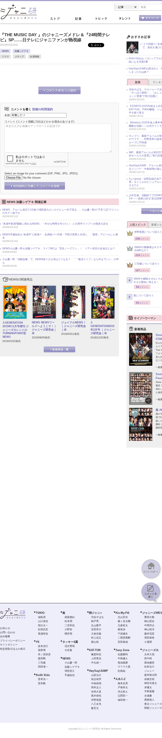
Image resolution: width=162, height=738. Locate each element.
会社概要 (5, 636)
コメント (9, 121)
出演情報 (34, 56)
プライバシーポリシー (12, 640)
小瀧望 (148, 641)
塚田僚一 (123, 699)
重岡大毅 (149, 617)
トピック (101, 19)
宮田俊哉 (123, 641)
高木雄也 (96, 695)
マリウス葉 (124, 666)
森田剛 (42, 658)
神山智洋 (149, 629)
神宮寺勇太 (150, 683)
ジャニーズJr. (150, 650)
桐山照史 (149, 621)
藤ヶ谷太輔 (124, 621)
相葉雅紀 (70, 617)
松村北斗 (149, 666)
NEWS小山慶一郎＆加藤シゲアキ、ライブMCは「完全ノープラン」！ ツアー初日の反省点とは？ (58, 248)
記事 (78, 19)
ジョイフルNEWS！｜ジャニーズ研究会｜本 (73, 326)
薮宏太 (95, 708)
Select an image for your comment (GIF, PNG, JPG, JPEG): (41, 173)
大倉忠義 (96, 633)
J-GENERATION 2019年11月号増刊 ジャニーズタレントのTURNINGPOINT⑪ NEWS (16, 330)
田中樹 (148, 658)
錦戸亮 (95, 621)
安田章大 (96, 629)
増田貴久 (70, 670)
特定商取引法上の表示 (12, 648)
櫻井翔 (68, 633)
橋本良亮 (123, 683)
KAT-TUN (94, 650)
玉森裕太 (123, 625)
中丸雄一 (96, 662)
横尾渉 (121, 629)
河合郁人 (123, 691)
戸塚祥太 (123, 687)
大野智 (68, 629)
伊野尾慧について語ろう (148, 231)
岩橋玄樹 (149, 679)
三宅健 (42, 662)
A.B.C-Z (121, 679)
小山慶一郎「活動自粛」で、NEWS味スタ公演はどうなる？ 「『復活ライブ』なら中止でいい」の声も (60, 261)
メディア (19, 56)
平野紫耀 (149, 691)
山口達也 (43, 621)
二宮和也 (70, 625)
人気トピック (138, 224)
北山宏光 (123, 617)
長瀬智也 (43, 633)
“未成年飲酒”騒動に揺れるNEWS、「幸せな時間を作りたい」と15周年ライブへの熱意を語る (55, 223)
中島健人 (123, 658)
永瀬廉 (148, 695)
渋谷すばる (97, 617)
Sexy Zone (122, 650)
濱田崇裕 (149, 637)
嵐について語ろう (144, 295)
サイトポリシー (9, 644)
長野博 (42, 650)
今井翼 (68, 650)
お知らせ (5, 628)
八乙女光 (96, 703)
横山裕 (95, 641)
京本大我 (149, 654)
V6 (37, 641)
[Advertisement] (49, 74)
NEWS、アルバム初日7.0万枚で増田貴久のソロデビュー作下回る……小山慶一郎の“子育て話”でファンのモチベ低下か (60, 211)
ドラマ (5, 56)
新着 (137, 82)
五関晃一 (123, 695)
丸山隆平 (96, 625)
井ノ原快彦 (44, 654)
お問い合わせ (7, 632)
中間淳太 (149, 625)
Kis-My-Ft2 (122, 612)
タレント (124, 19)
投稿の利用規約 (42, 109)
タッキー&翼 (70, 641)
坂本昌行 (43, 646)
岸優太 (148, 687)
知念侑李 (96, 679)
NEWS (5, 51)
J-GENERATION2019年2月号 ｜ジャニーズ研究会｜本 (102, 328)
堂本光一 (43, 679)
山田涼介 (96, 675)
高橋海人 (149, 699)
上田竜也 (96, 658)
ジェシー (149, 670)
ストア (54, 19)
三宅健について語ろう (146, 263)
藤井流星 (149, 633)
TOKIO (40, 612)
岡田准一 (43, 666)
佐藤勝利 (123, 654)
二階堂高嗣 (124, 637)
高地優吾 (149, 662)
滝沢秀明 (70, 646)
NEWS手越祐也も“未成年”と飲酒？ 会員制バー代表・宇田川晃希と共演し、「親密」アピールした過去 (60, 236)
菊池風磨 (123, 662)
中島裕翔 (96, 683)
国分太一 (43, 625)
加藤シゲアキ (21, 51)
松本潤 (68, 621)
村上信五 (96, 637)
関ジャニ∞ (95, 612)
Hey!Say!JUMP (98, 670)
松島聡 (121, 670)
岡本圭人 (96, 687)
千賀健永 (123, 633)
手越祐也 (70, 675)
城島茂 (42, 617)
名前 (7, 115)
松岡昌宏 (43, 629)
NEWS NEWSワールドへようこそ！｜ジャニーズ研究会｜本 (44, 328)
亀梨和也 (96, 654)
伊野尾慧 (96, 699)
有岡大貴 (96, 691)
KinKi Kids (43, 675)
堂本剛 (42, 683)
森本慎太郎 (150, 674)
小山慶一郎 (71, 662)
